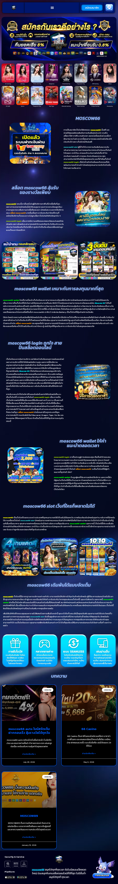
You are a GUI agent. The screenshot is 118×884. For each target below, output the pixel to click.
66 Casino (88, 728)
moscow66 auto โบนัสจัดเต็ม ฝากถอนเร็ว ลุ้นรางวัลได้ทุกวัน (29, 730)
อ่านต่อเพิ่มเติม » (29, 754)
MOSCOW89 (29, 815)
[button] (52, 7)
